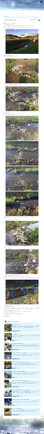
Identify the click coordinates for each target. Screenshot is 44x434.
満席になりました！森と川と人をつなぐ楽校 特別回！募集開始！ (20, 399)
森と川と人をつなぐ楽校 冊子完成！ (17, 408)
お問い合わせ (29, 10)
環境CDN (20, 349)
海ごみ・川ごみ (14, 349)
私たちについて (16, 10)
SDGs (17, 349)
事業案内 (23, 10)
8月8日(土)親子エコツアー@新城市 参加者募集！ (18, 371)
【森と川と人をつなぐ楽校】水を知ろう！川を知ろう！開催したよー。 (21, 380)
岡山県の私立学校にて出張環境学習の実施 (17, 343)
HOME (9, 10)
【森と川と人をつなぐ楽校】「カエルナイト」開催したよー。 (20, 352)
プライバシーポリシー (24, 430)
